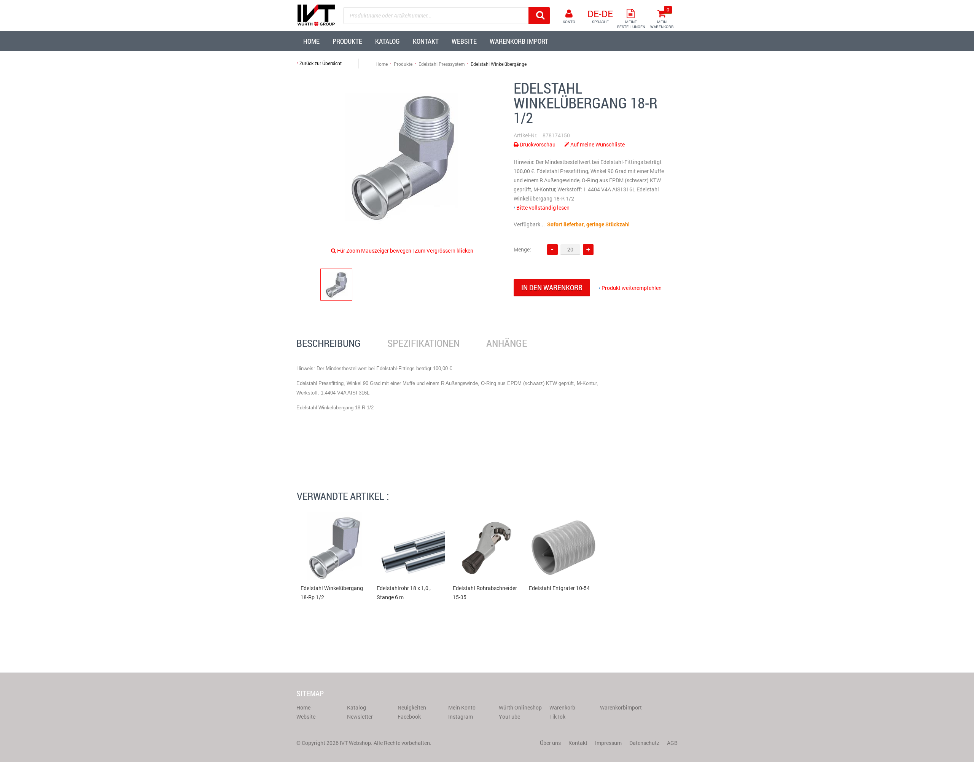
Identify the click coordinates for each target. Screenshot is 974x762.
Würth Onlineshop (520, 707)
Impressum (608, 742)
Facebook (409, 716)
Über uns (550, 742)
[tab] (328, 343)
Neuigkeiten (412, 707)
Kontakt (577, 742)
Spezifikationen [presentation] (423, 343)
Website (305, 716)
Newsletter (360, 716)
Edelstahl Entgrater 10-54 (559, 588)
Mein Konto (462, 707)
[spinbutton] (570, 249)
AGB (672, 742)
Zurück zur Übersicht (320, 63)
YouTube (509, 716)
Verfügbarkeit (530, 224)
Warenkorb (562, 707)
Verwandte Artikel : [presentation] (343, 496)
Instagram (460, 716)
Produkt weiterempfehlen (632, 287)
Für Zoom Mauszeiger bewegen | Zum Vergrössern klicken (405, 250)
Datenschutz (644, 742)
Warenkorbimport (621, 707)
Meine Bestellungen (631, 24)
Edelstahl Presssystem (442, 64)
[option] (403, 157)
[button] (588, 249)
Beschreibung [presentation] (328, 343)
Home (382, 64)
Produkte (403, 64)
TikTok (557, 716)
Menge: (522, 249)
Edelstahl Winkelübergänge (499, 64)
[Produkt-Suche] (539, 15)
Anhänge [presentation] (506, 343)
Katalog (356, 707)
